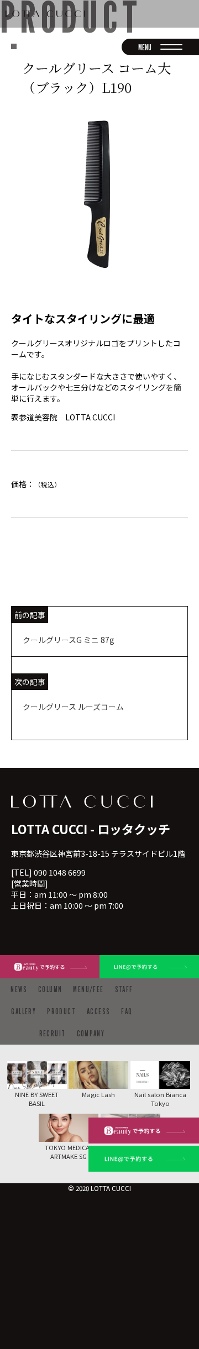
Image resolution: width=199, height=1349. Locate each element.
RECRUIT (52, 1033)
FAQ (126, 1011)
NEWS (19, 989)
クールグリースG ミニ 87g (68, 639)
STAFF (124, 989)
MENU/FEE (88, 989)
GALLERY (23, 1011)
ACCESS (98, 1011)
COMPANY (91, 1033)
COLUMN (50, 989)
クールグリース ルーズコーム (73, 706)
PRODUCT (61, 1011)
